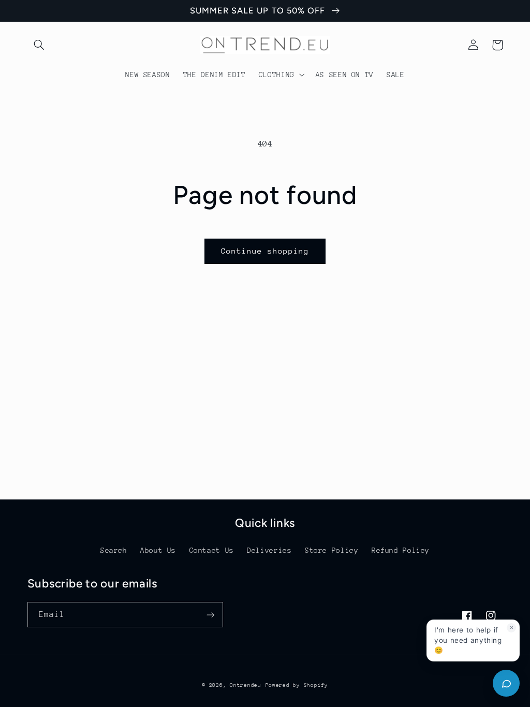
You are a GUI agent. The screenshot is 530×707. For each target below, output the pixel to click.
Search (113, 550)
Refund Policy (401, 550)
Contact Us (211, 550)
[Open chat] (506, 683)
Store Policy (332, 550)
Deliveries (269, 550)
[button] (39, 45)
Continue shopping (265, 250)
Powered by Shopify (297, 685)
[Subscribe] (210, 614)
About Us (158, 550)
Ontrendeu (245, 685)
